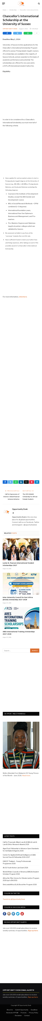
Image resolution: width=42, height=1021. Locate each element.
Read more (26, 776)
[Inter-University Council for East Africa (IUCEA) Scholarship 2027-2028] (21, 584)
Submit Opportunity (21, 1010)
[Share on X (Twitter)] (17, 33)
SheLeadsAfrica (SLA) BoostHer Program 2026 (20, 884)
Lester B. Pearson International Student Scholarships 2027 (18, 564)
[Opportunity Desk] (21, 3)
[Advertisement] (21, 97)
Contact (27, 1015)
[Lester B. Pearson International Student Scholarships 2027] (21, 549)
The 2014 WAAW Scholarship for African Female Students (30, 496)
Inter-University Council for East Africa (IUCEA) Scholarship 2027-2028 (18, 598)
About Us (10, 1010)
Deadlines (34, 1010)
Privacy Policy (33, 1013)
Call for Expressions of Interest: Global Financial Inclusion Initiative (11, 496)
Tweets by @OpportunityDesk (14, 899)
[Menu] (3, 3)
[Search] (39, 3)
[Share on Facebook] (7, 33)
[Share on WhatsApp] (28, 33)
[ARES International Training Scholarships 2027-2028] (21, 618)
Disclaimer (18, 1015)
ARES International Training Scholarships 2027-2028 (19, 633)
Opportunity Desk (10, 29)
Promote (23, 1013)
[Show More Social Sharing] (36, 33)
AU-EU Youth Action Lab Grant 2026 (15, 868)
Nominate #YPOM (12, 1013)
